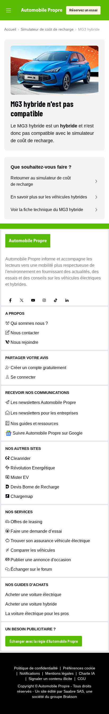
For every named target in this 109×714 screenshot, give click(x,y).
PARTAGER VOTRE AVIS (26, 358)
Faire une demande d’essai (36, 531)
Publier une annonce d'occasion (41, 560)
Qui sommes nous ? (29, 323)
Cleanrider (20, 458)
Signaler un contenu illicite (50, 679)
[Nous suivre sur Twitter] (21, 300)
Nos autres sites (23, 448)
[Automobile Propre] (41, 10)
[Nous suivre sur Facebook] (10, 300)
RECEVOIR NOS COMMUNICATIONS (37, 393)
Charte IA (87, 673)
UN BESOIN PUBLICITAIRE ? (30, 629)
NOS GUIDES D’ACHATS (26, 585)
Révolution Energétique (33, 468)
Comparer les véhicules (33, 550)
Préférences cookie (79, 668)
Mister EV (20, 477)
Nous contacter (25, 333)
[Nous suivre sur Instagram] (44, 300)
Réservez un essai (83, 10)
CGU (82, 679)
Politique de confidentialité (36, 668)
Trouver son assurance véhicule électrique (50, 541)
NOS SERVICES (19, 512)
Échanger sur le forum (31, 569)
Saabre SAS (73, 691)
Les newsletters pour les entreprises (44, 413)
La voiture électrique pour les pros (37, 613)
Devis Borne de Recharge (35, 487)
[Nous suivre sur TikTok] (55, 300)
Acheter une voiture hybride (31, 604)
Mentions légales (59, 673)
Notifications (30, 673)
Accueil (10, 29)
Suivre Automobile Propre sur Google (48, 433)
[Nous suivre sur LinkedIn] (67, 300)
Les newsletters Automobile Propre (43, 402)
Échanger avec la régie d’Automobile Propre (44, 641)
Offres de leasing (26, 522)
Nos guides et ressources (34, 423)
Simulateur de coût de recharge (47, 29)
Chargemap (22, 496)
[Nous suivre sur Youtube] (33, 300)
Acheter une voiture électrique (33, 594)
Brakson (70, 696)
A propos (14, 313)
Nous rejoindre (24, 342)
